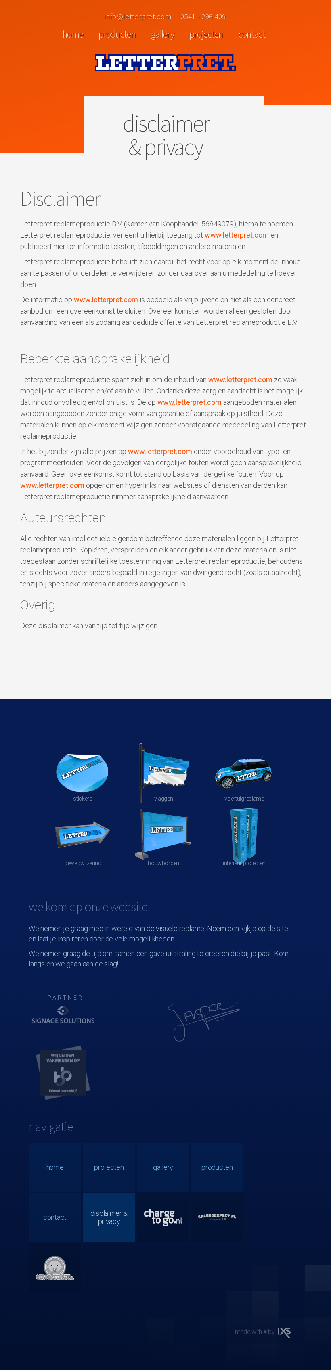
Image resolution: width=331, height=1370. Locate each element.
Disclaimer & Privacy (109, 1217)
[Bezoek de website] (63, 1018)
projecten (206, 34)
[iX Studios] (284, 1333)
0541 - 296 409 (203, 16)
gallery (162, 34)
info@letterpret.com (138, 16)
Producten (217, 1167)
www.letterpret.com (237, 235)
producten (117, 34)
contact (252, 34)
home (73, 34)
